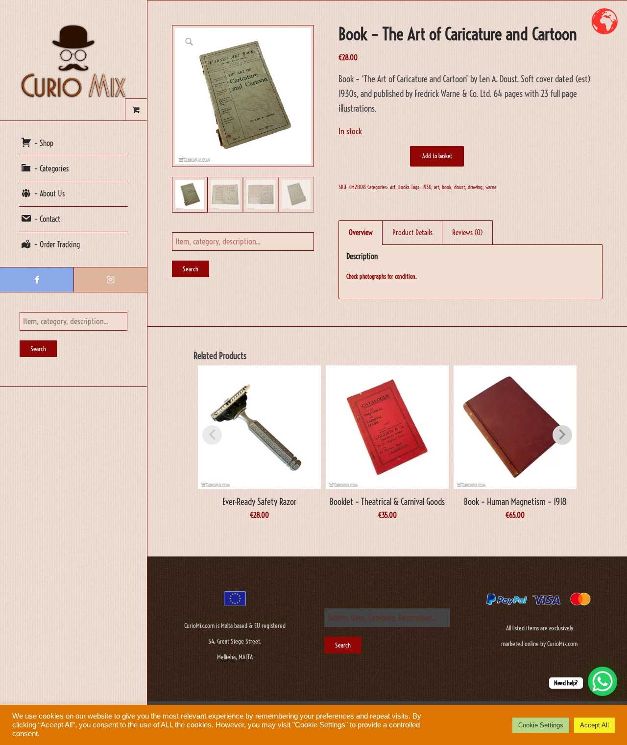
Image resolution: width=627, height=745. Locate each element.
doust (459, 187)
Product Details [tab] (412, 232)
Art (392, 187)
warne (491, 187)
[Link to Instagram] (110, 279)
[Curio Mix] (73, 60)
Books (404, 187)
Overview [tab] (361, 232)
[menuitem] (73, 143)
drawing (475, 187)
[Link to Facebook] (36, 279)
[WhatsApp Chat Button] (602, 681)
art (436, 187)
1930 (426, 187)
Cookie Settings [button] (540, 725)
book (446, 187)
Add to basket (437, 156)
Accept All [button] (594, 725)
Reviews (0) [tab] (467, 232)
